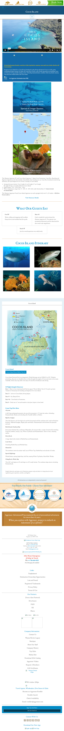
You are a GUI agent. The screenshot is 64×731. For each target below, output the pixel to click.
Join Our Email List (32, 710)
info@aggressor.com (33, 549)
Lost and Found (33, 580)
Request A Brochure (32, 665)
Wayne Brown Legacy (32, 638)
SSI (33, 607)
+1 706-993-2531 (34, 544)
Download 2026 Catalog (33, 658)
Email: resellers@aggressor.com (32, 702)
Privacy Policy (32, 587)
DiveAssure (32, 601)
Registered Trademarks (32, 583)
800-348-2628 (31, 546)
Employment (32, 573)
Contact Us (32, 634)
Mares (32, 611)
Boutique (33, 641)
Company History (32, 648)
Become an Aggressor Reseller (33, 691)
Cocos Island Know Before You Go (16, 372)
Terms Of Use (32, 590)
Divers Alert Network (32, 597)
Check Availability (33, 698)
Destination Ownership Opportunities (32, 577)
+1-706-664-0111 (33, 560)
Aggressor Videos (32, 661)
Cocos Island (32, 303)
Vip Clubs (32, 651)
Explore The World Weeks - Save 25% (33, 102)
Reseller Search (33, 695)
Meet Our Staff (33, 645)
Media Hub (32, 655)
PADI (32, 604)
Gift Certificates (32, 668)
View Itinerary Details (32, 198)
